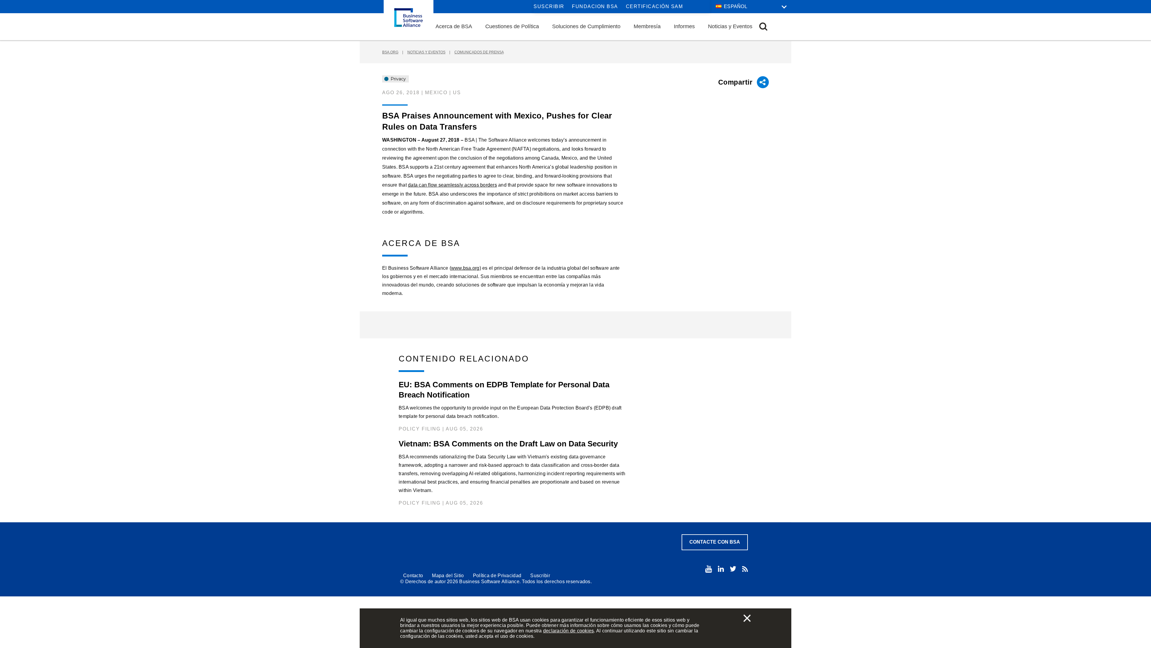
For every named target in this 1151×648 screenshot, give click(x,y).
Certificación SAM (654, 6)
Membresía (647, 26)
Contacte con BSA (714, 541)
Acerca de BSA (454, 26)
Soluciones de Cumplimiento (586, 26)
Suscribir (549, 6)
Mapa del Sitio (448, 575)
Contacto (413, 575)
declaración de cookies (568, 630)
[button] (763, 26)
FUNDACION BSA (595, 6)
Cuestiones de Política (512, 26)
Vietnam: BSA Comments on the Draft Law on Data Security (508, 443)
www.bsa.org (465, 268)
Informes (684, 26)
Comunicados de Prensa (479, 52)
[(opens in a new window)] (708, 569)
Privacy (397, 79)
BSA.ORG (390, 52)
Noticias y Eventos (730, 26)
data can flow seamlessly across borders (452, 185)
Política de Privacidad (497, 575)
